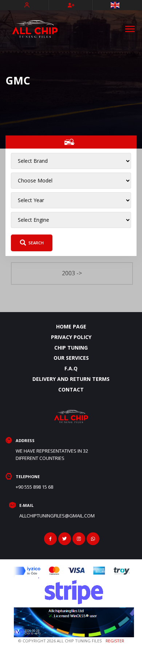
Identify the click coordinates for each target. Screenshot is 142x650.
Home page (71, 326)
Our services (71, 357)
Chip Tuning (71, 347)
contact (71, 389)
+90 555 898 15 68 (34, 487)
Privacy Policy (71, 337)
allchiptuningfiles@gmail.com (57, 515)
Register (115, 640)
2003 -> (72, 273)
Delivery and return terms (71, 378)
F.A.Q (71, 368)
